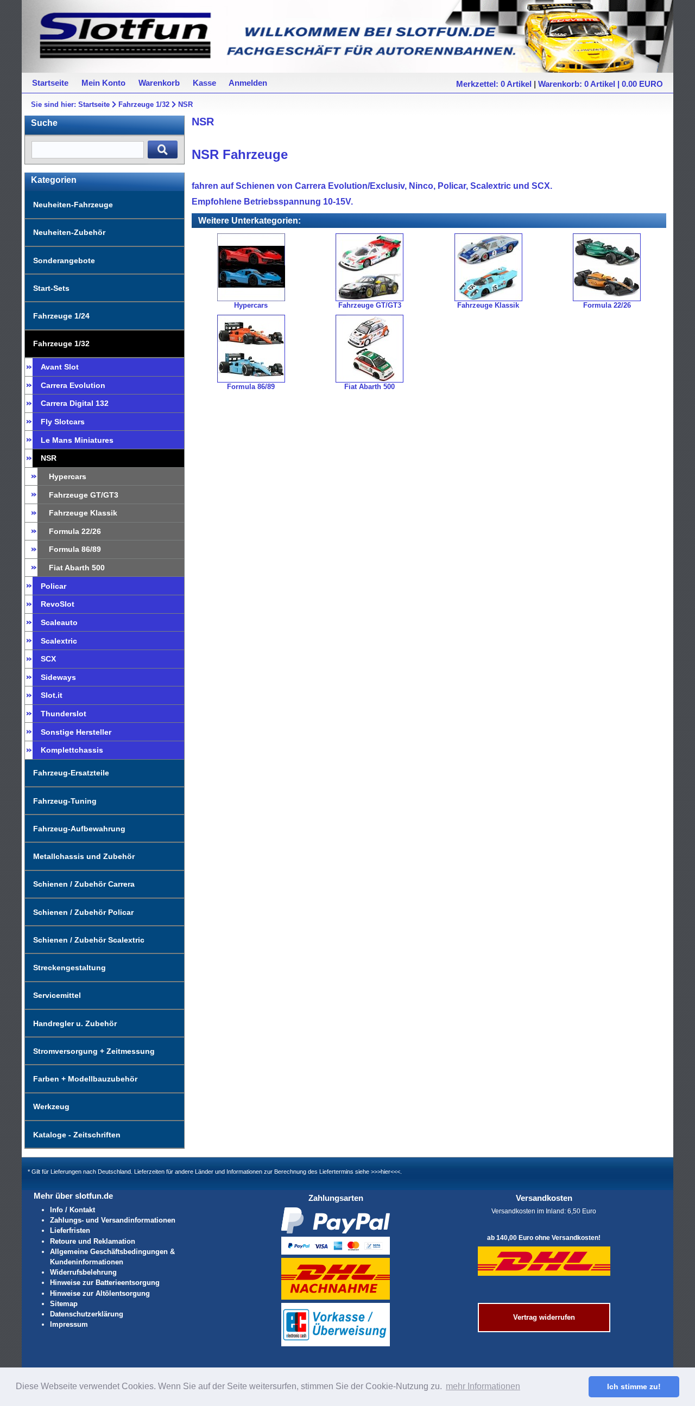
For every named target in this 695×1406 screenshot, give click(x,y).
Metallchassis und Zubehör (84, 856)
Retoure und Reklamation (92, 1241)
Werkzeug (51, 1106)
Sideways (58, 677)
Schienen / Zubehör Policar (83, 912)
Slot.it (51, 695)
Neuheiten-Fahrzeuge (73, 204)
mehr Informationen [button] (483, 1386)
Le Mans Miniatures (77, 440)
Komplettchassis (72, 750)
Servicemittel (57, 995)
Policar (53, 586)
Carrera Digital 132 (75, 403)
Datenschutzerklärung (86, 1314)
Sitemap (64, 1304)
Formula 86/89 (75, 549)
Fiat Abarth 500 (77, 567)
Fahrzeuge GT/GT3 (83, 495)
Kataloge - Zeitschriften (77, 1134)
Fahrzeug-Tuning (65, 801)
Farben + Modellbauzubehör (85, 1078)
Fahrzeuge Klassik (83, 512)
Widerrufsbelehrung (83, 1272)
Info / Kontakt (72, 1210)
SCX (48, 658)
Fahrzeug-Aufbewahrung (79, 828)
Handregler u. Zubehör (75, 1023)
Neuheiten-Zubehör (69, 232)
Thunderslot (63, 713)
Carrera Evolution (73, 385)
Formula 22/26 (75, 531)
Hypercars (67, 476)
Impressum (69, 1324)
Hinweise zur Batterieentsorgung (105, 1282)
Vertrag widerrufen (544, 1317)
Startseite (94, 104)
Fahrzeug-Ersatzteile (71, 772)
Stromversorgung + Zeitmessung (94, 1051)
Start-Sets (51, 288)
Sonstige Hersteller (76, 732)
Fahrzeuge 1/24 (61, 315)
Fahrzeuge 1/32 (143, 104)
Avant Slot (60, 366)
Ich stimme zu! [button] (634, 1386)
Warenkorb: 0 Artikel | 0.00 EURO (600, 83)
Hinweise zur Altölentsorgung (100, 1293)
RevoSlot (57, 604)
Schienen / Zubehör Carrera (84, 884)
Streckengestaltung (69, 967)
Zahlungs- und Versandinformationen (112, 1220)
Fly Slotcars (63, 421)
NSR (185, 104)
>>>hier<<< (385, 1171)
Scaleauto (59, 622)
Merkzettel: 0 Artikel (494, 83)
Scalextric (59, 641)
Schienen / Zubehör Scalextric (88, 940)
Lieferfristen (70, 1230)
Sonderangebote (64, 260)
